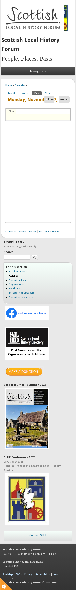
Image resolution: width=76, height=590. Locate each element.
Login (56, 574)
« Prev (50, 99)
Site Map (8, 574)
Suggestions (16, 284)
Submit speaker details (22, 297)
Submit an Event (18, 280)
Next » (63, 99)
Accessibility (43, 574)
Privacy (28, 574)
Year (47, 93)
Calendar (20, 85)
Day (38, 93)
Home (8, 85)
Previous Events (27, 231)
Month (12, 93)
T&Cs (18, 574)
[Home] (33, 31)
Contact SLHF (38, 535)
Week (25, 93)
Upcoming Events (49, 231)
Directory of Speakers (21, 292)
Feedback (14, 288)
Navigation (38, 71)
